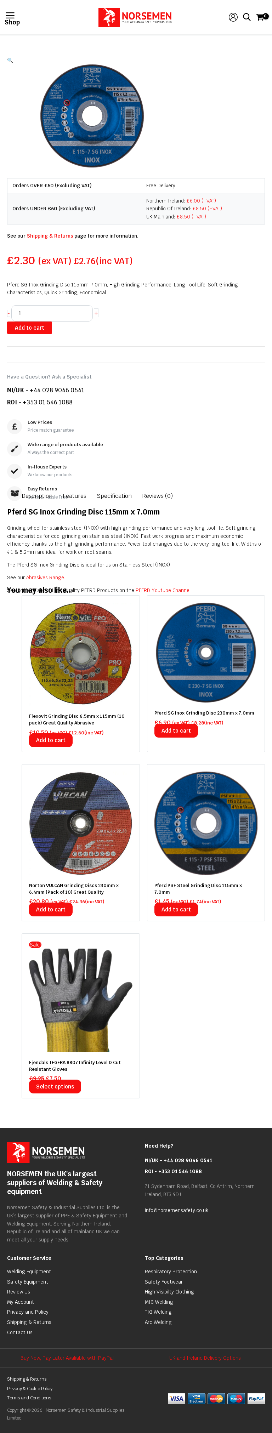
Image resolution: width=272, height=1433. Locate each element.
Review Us (18, 1292)
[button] (136, 60)
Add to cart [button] (51, 740)
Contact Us (20, 1332)
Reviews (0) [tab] (157, 496)
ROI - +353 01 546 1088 (173, 1171)
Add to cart (29, 327)
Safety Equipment (27, 1282)
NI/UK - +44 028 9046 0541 (178, 1160)
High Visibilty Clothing (169, 1292)
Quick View (80, 700)
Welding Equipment (29, 1271)
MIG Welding (159, 1302)
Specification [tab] (114, 496)
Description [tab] (37, 496)
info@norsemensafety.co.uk (176, 1210)
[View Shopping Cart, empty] (259, 17)
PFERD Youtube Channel (163, 590)
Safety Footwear (164, 1282)
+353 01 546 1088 (48, 402)
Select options (55, 1086)
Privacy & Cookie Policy (29, 1389)
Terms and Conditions (29, 1398)
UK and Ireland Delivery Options (205, 1358)
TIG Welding (158, 1312)
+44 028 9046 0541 (57, 390)
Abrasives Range (45, 577)
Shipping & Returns (50, 236)
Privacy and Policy (28, 1312)
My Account (20, 1302)
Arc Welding (158, 1322)
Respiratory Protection (171, 1271)
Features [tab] (74, 496)
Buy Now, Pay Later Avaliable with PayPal (67, 1358)
